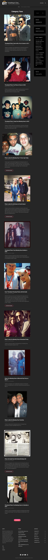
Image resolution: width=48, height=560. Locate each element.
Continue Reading (9, 170)
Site (3, 546)
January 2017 (36, 540)
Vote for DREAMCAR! (21, 534)
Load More (17, 520)
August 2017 (36, 533)
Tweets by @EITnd (39, 74)
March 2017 (36, 536)
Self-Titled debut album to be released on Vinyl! (40, 41)
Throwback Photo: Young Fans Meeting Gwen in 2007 (17, 121)
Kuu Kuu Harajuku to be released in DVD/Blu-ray (39, 57)
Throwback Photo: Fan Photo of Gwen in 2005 (15, 85)
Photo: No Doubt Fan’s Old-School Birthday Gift (15, 459)
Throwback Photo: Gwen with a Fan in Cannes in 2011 (17, 43)
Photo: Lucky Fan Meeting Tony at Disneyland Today (16, 339)
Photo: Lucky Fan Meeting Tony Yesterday (14, 420)
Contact (3, 549)
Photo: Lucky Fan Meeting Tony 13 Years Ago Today (16, 157)
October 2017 (36, 531)
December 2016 (37, 542)
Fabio (13, 86)
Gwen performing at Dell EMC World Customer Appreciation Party (23, 541)
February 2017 (36, 538)
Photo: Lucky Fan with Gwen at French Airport (15, 204)
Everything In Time (13, 2)
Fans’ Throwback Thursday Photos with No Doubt (16, 291)
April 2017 (36, 534)
